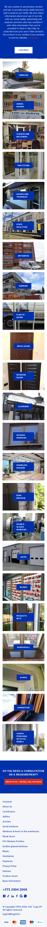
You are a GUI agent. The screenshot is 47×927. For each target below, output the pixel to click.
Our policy (33, 37)
